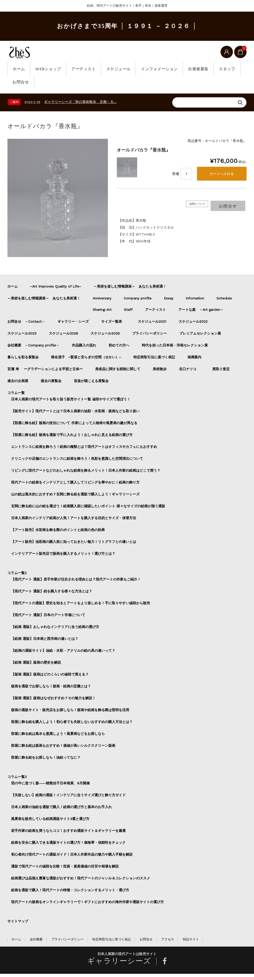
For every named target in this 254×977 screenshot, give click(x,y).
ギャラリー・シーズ (73, 321)
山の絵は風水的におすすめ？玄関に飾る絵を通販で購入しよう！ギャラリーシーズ (75, 494)
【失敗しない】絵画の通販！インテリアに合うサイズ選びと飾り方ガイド (68, 795)
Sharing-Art (102, 309)
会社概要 (36, 939)
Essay (168, 298)
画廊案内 (194, 357)
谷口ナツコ (189, 369)
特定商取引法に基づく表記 (154, 357)
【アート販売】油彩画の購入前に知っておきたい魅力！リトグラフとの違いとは (73, 542)
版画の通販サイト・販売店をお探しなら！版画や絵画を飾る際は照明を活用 (70, 710)
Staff (128, 309)
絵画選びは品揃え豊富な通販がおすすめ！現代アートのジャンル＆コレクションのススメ (80, 878)
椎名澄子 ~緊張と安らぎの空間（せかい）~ (86, 357)
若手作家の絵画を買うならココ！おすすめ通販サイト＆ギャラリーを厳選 (68, 831)
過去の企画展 (17, 381)
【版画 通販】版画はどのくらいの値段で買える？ (50, 674)
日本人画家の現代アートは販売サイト (127, 954)
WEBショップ (48, 69)
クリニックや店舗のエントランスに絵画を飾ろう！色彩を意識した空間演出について (77, 458)
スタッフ (227, 69)
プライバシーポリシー (149, 333)
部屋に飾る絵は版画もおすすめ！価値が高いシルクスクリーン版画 (63, 745)
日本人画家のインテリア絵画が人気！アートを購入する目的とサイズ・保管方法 (73, 518)
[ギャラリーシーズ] (19, 52)
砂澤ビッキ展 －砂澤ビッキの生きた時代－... (78, 102)
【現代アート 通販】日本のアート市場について (48, 615)
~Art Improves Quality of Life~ (55, 286)
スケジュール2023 (21, 333)
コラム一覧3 (17, 777)
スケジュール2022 (193, 321)
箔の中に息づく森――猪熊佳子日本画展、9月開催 (50, 783)
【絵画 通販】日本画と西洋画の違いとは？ (44, 639)
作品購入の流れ (84, 345)
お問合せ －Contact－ (26, 321)
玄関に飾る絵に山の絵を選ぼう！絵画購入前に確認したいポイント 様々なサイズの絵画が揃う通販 (88, 506)
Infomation (195, 298)
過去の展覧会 (51, 381)
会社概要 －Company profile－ (33, 345)
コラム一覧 (16, 393)
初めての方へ (119, 345)
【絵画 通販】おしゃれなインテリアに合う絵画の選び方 (55, 627)
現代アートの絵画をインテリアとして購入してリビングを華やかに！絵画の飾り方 (75, 482)
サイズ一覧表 (113, 321)
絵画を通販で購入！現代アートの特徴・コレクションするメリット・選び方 (70, 890)
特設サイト (191, 939)
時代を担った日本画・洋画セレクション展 (175, 345)
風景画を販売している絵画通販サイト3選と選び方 (50, 819)
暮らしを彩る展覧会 (23, 357)
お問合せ (20, 82)
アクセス (167, 939)
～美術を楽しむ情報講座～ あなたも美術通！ (130, 286)
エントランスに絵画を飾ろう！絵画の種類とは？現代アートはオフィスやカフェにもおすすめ (84, 447)
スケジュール (118, 69)
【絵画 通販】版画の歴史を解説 (36, 662)
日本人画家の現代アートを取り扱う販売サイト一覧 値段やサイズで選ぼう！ (70, 399)
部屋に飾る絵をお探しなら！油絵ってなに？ (46, 757)
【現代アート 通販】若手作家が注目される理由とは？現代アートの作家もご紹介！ (76, 579)
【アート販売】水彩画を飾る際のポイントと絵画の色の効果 (58, 530)
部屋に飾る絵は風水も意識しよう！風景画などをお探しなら (58, 734)
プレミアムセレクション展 (200, 333)
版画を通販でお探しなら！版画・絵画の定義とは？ (51, 686)
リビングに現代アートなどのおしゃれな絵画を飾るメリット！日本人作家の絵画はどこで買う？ (85, 470)
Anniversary (102, 298)
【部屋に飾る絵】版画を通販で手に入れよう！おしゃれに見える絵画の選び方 (72, 435)
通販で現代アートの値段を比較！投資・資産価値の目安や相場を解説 (65, 866)
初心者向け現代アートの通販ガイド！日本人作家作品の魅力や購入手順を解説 (72, 854)
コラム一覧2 (17, 573)
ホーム (19, 69)
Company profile (138, 298)
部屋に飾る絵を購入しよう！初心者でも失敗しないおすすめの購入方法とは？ (72, 722)
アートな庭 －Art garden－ (201, 309)
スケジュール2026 (63, 333)
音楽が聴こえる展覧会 (91, 381)
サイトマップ (17, 921)
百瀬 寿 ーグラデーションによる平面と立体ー (45, 369)
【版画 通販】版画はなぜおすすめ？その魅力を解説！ (53, 698)
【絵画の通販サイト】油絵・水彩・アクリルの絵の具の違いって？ (63, 650)
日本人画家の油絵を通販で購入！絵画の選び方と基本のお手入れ (61, 807)
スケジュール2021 (152, 321)
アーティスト (83, 69)
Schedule (224, 298)
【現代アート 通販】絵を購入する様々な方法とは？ (51, 591)
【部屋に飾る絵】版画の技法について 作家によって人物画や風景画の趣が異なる (74, 423)
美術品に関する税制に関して (117, 369)
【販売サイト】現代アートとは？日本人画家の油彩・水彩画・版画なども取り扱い (75, 411)
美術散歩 (160, 369)
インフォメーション (159, 69)
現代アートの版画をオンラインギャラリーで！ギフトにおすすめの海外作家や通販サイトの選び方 (87, 902)
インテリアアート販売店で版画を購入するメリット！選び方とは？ (63, 553)
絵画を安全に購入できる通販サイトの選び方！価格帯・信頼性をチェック (68, 842)
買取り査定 (221, 369)
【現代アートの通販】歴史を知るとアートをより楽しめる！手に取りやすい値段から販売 (80, 603)
